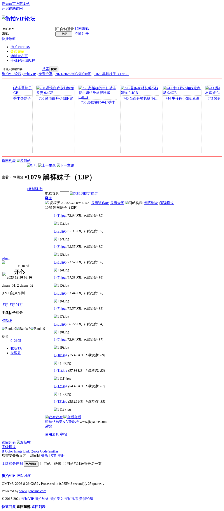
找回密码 (82, 29)
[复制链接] (35, 189)
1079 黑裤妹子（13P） (111, 74)
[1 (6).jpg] (61, 301)
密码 (5, 34)
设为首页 (9, 4)
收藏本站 (23, 4)
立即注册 (82, 34)
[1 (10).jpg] (62, 363)
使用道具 (52, 434)
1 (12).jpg (60, 386)
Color (9, 451)
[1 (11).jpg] (62, 378)
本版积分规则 (12, 464)
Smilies (53, 451)
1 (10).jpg (60, 355)
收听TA (16, 348)
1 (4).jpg (60, 262)
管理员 (7, 321)
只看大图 (117, 203)
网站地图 (24, 476)
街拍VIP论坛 (11, 74)
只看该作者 (100, 203)
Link (26, 451)
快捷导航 (9, 39)
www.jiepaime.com (32, 491)
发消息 (15, 353)
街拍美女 (56, 499)
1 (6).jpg (60, 293)
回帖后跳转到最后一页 (84, 464)
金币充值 (17, 51)
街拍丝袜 (42, 499)
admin (6, 258)
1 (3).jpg (60, 246)
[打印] (32, 165)
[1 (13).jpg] (62, 409)
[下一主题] (65, 165)
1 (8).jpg (60, 324)
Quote (35, 451)
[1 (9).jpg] (61, 347)
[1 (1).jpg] (61, 223)
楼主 (48, 198)
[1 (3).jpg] (61, 254)
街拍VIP (20, 47)
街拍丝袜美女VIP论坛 (62, 421)
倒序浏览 (151, 203)
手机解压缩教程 (22, 60)
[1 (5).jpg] (61, 285)
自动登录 (67, 29)
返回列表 (9, 161)
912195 (15, 340)
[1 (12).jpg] (62, 394)
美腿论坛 (86, 499)
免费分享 (45, 74)
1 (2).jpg (60, 231)
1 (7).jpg (60, 308)
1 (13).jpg (60, 401)
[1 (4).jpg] (61, 270)
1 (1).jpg (60, 215)
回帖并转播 (52, 464)
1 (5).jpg (60, 277)
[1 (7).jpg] (61, 316)
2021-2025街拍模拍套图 (73, 74)
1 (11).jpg (60, 370)
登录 (44, 455)
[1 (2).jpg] (61, 239)
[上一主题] (47, 165)
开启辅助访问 (12, 8)
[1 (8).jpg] (61, 332)
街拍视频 (71, 499)
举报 (63, 434)
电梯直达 (52, 193)
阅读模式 (167, 203)
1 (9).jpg (60, 339)
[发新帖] (24, 161)
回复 (48, 426)
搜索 (45, 69)
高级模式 (9, 447)
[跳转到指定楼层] (84, 193)
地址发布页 (19, 56)
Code (43, 451)
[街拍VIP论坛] (18, 19)
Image (18, 451)
